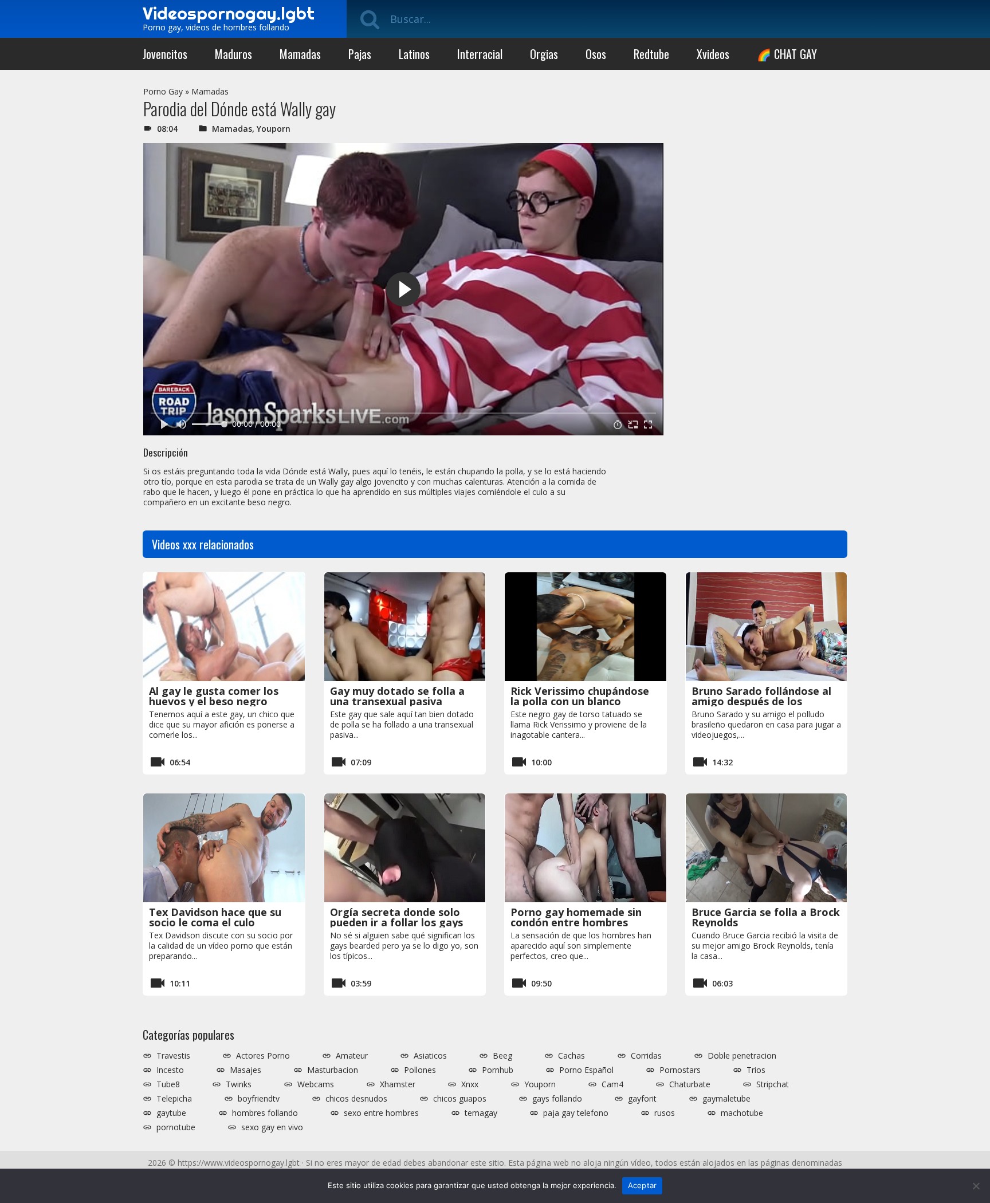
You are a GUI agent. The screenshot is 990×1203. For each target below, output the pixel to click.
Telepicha (174, 1098)
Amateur (352, 1055)
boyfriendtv (259, 1098)
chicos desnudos (356, 1098)
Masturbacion (332, 1070)
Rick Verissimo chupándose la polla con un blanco (579, 696)
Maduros (233, 53)
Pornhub (497, 1070)
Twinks (239, 1084)
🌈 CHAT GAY (787, 53)
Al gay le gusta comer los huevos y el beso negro (213, 696)
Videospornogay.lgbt (229, 13)
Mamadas (300, 53)
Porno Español (586, 1070)
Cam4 (612, 1084)
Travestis (173, 1055)
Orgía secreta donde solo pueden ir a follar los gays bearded (396, 922)
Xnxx (469, 1084)
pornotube (175, 1127)
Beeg (502, 1055)
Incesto (170, 1070)
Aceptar (642, 1185)
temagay (481, 1113)
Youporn (273, 128)
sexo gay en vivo (272, 1127)
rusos (664, 1113)
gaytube (171, 1113)
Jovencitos (165, 53)
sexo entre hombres (381, 1113)
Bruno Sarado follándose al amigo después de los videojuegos (761, 701)
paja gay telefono (575, 1113)
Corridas (646, 1055)
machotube (742, 1113)
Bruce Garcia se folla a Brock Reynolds (766, 917)
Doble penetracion (742, 1055)
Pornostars (680, 1070)
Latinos (414, 53)
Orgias (544, 53)
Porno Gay (163, 91)
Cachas (571, 1055)
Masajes (245, 1070)
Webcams (315, 1084)
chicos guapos (459, 1098)
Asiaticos (430, 1055)
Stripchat (772, 1084)
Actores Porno (263, 1055)
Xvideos (713, 53)
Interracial (479, 53)
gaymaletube (726, 1098)
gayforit (642, 1098)
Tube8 (168, 1084)
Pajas (359, 53)
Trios (756, 1070)
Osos (596, 53)
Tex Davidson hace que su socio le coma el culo (215, 917)
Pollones (420, 1070)
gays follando (557, 1098)
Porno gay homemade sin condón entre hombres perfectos (576, 922)
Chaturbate (689, 1084)
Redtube (651, 53)
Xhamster (397, 1084)
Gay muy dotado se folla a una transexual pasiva (397, 696)
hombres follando (265, 1113)
